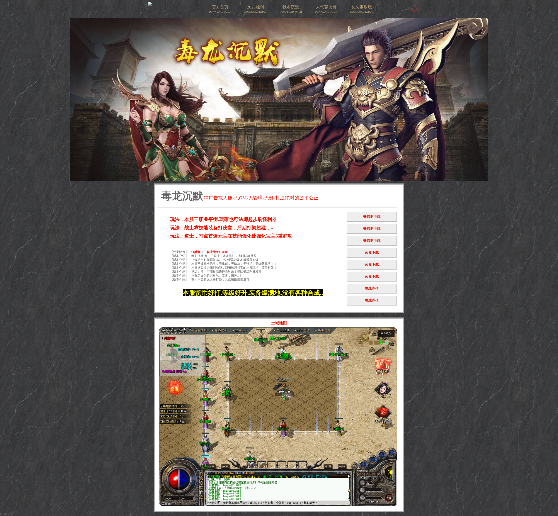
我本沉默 (291, 9)
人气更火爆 (326, 9)
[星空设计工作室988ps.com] (410, 13)
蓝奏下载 (372, 252)
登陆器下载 (372, 216)
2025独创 (255, 9)
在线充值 (372, 288)
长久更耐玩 (361, 9)
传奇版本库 (6, 514)
